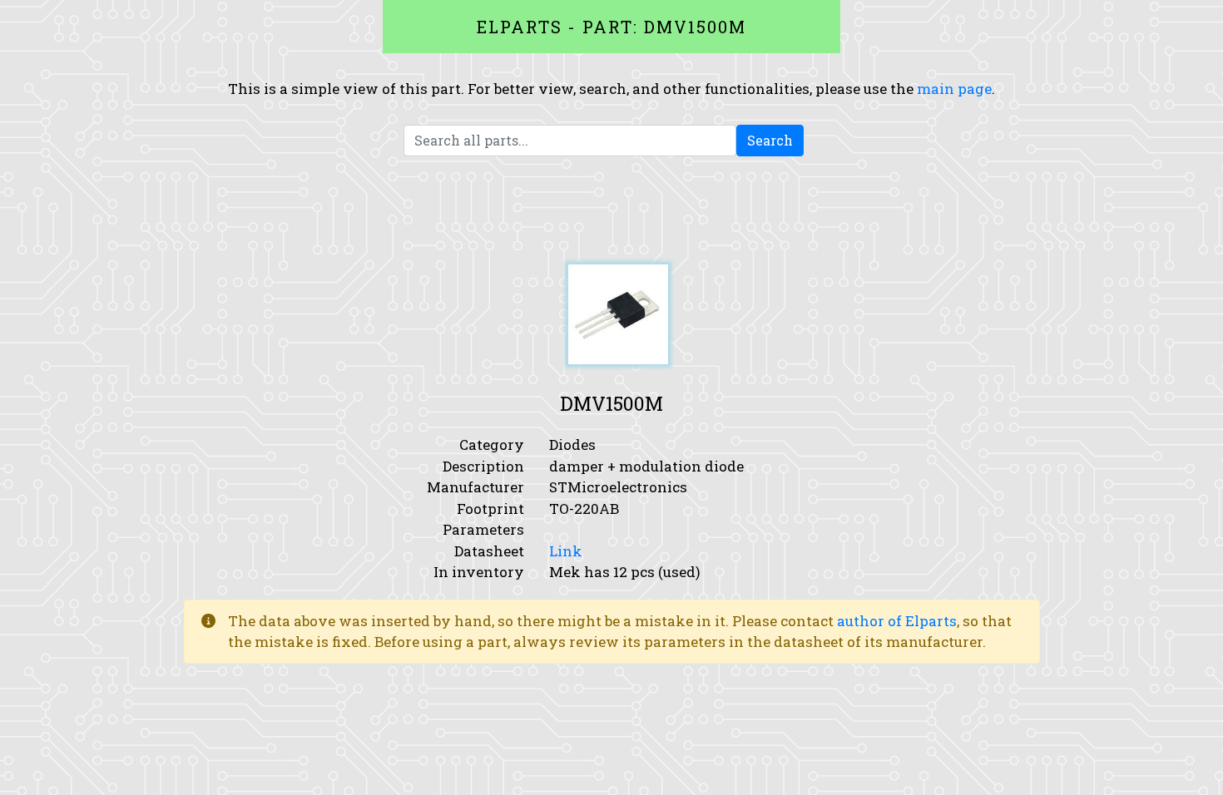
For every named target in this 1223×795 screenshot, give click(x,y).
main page (954, 88)
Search (770, 140)
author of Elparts (897, 620)
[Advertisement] (611, 210)
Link (565, 550)
